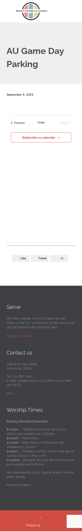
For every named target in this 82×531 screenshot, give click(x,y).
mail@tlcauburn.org (31, 380)
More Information (19, 485)
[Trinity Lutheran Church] (43, 11)
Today (41, 122)
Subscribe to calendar (38, 137)
